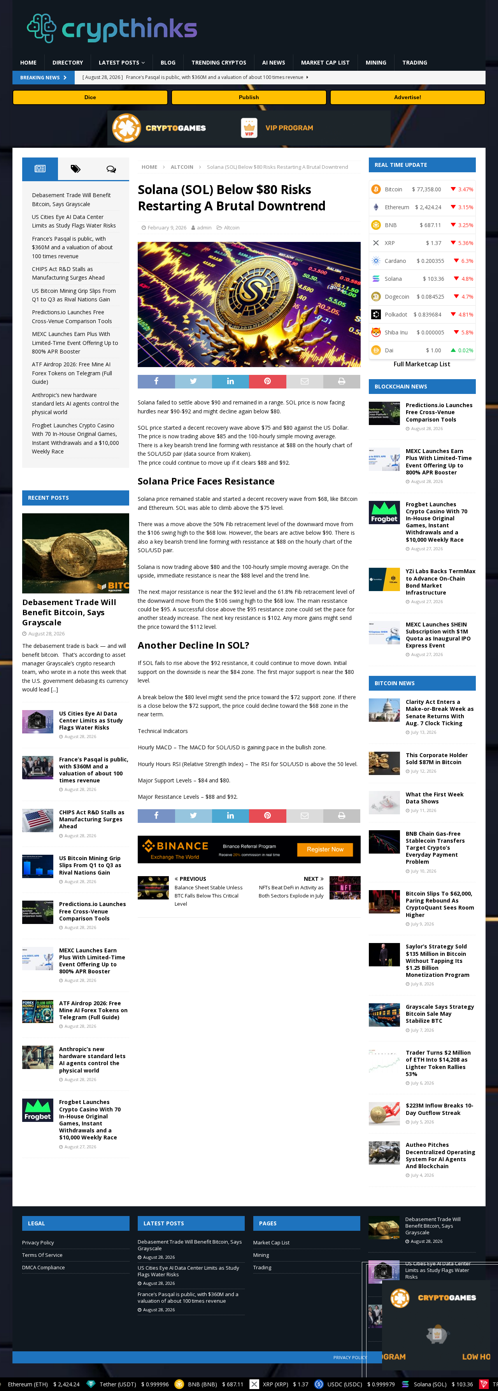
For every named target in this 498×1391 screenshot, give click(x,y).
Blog (168, 62)
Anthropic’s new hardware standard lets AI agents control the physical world (75, 403)
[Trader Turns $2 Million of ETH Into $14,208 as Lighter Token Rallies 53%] (384, 1061)
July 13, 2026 (423, 732)
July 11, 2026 (423, 810)
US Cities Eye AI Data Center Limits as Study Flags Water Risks (91, 720)
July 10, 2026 (423, 871)
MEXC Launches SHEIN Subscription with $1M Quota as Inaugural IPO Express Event (438, 635)
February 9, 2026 (167, 227)
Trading (414, 62)
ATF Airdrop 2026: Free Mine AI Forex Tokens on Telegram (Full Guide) (72, 372)
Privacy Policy (38, 1242)
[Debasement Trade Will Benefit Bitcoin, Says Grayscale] (75, 553)
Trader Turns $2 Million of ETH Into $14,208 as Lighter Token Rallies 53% (438, 1063)
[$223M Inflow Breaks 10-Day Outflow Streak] (384, 1113)
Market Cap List (325, 62)
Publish (249, 97)
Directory (68, 62)
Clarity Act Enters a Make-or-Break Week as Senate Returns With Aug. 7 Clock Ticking (440, 712)
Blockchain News (401, 386)
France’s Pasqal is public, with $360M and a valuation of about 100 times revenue (72, 247)
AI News (273, 62)
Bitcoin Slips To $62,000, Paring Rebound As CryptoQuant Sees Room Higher (440, 904)
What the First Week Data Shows (435, 798)
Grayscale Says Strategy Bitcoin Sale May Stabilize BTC (440, 1013)
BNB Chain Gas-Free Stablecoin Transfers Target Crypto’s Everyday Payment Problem (435, 848)
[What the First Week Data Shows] (384, 802)
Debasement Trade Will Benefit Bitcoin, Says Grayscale (69, 612)
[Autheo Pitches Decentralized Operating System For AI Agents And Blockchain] (384, 1153)
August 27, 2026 (80, 1147)
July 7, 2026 (422, 1030)
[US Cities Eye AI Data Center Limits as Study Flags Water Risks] (37, 721)
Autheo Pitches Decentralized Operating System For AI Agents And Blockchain (440, 1155)
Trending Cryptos (218, 62)
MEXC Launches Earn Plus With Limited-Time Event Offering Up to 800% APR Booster (75, 342)
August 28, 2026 (46, 633)
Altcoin (232, 227)
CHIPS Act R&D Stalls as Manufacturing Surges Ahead (91, 819)
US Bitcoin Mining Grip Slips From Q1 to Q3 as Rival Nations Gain (90, 865)
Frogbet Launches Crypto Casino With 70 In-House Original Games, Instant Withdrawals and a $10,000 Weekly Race (90, 1119)
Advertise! (407, 97)
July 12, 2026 (423, 771)
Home (28, 62)
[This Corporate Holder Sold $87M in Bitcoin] (384, 763)
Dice (90, 97)
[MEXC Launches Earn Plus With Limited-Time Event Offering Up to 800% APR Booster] (37, 958)
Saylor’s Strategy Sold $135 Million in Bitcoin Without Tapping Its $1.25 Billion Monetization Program (438, 960)
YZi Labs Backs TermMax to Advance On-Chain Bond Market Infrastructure (440, 581)
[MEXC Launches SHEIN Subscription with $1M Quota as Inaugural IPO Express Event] (384, 632)
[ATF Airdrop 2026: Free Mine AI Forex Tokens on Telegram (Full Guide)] (37, 1011)
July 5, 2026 (422, 1122)
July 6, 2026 (422, 1083)
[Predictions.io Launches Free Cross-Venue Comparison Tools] (37, 912)
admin (204, 227)
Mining (376, 62)
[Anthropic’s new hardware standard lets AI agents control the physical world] (37, 1057)
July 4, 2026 (422, 1175)
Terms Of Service (42, 1254)
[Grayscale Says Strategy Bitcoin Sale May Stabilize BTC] (384, 1015)
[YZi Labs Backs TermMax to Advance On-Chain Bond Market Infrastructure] (384, 579)
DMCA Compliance (43, 1267)
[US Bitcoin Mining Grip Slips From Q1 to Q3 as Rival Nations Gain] (37, 866)
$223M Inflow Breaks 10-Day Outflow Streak (439, 1109)
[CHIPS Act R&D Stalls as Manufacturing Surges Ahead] (37, 820)
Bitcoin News (395, 683)
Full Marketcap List (422, 364)
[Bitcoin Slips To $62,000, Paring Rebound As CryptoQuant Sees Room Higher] (384, 901)
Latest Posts (119, 62)
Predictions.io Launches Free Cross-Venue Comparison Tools (92, 911)
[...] (54, 689)
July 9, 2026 (422, 924)
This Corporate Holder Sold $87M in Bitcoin (437, 758)
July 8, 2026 (422, 984)
